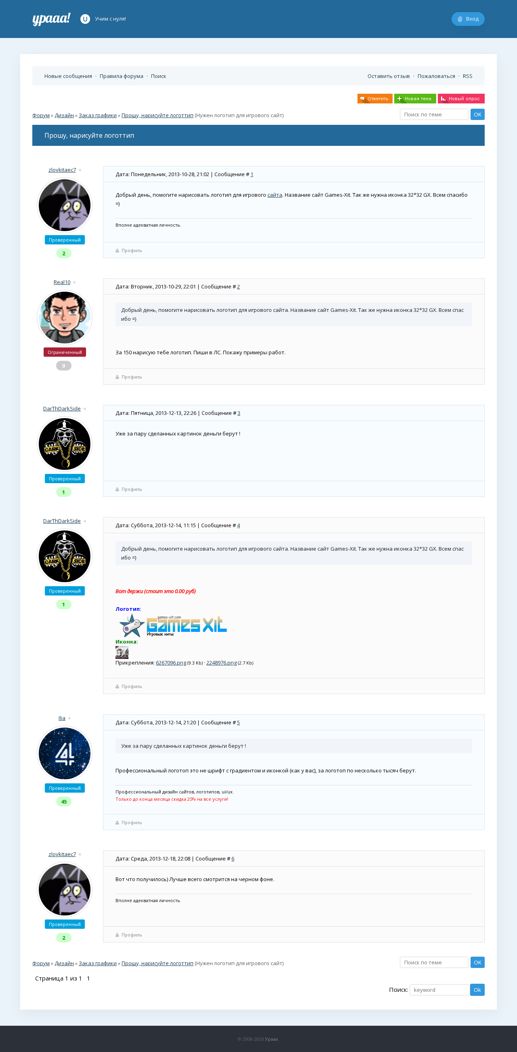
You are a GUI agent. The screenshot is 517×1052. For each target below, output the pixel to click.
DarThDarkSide (62, 408)
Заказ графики (98, 115)
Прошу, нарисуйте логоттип (157, 115)
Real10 (62, 282)
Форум (41, 115)
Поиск (158, 76)
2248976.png (221, 662)
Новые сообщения (68, 76)
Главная (51, 19)
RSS (468, 76)
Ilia (62, 718)
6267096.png (171, 662)
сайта (274, 194)
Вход (472, 18)
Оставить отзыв (389, 76)
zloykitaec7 (62, 169)
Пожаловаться (436, 76)
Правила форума (121, 76)
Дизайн (64, 115)
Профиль (132, 250)
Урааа (271, 1039)
